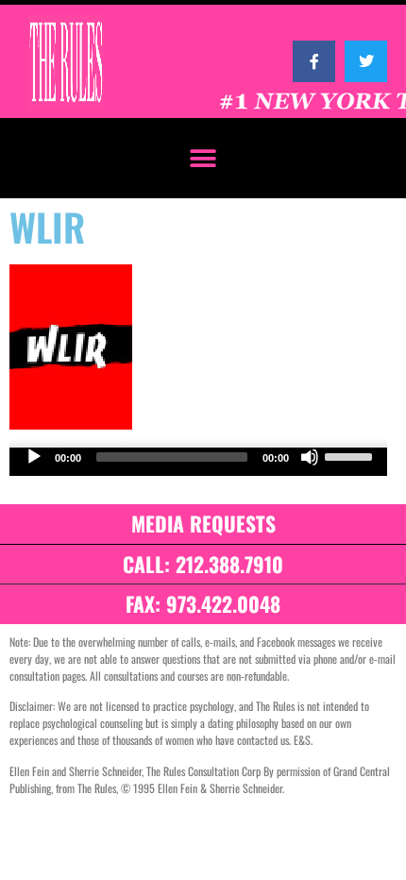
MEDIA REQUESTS (203, 523)
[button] (203, 158)
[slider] (351, 455)
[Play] (34, 457)
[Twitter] (366, 62)
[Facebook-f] (314, 62)
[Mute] (309, 457)
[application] (198, 462)
